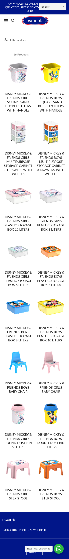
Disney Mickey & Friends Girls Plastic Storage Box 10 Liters (18, 223)
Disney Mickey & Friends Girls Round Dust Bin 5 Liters (18, 441)
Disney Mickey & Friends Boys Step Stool (51, 494)
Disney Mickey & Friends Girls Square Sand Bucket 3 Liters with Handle (18, 102)
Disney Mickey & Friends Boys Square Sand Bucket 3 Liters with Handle (51, 102)
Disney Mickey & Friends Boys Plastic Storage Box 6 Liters (51, 278)
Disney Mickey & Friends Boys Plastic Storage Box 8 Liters (18, 334)
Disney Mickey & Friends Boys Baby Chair (18, 387)
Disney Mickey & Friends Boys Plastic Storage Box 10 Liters (51, 334)
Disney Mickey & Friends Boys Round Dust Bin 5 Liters (51, 441)
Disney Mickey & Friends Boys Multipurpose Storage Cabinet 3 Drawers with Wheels (51, 163)
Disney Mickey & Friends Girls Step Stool (18, 494)
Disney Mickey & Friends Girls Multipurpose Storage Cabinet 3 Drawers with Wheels (18, 163)
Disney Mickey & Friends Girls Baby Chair (51, 387)
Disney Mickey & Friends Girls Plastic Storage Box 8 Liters (51, 223)
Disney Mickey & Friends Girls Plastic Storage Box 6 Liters (18, 278)
